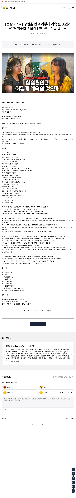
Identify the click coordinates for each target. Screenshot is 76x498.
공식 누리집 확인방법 (26, 1)
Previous (3, 353)
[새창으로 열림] (38, 73)
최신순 (67, 418)
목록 (38, 324)
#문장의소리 (26, 310)
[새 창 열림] (73, 482)
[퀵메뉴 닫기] (73, 491)
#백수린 (34, 310)
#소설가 (41, 310)
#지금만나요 (49, 310)
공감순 (72, 418)
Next (73, 353)
